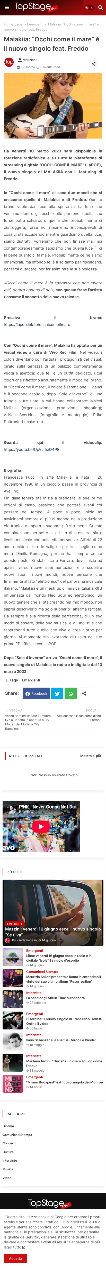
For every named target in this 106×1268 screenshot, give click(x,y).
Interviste (10, 1160)
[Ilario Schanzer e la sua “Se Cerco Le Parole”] (13, 1042)
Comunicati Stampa (17, 1135)
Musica (8, 1169)
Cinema (8, 1126)
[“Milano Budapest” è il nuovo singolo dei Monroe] (13, 1084)
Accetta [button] (15, 1258)
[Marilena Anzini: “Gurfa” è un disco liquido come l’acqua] (13, 1063)
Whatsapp (71, 693)
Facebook (39, 693)
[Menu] (7, 8)
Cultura (8, 1152)
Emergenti (35, 24)
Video (7, 1178)
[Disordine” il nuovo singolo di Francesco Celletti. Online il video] (13, 1020)
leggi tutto (12, 1247)
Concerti (9, 1143)
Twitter (57, 693)
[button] (89, 7)
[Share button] (84, 693)
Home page (13, 24)
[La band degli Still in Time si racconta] (13, 999)
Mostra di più (90, 756)
